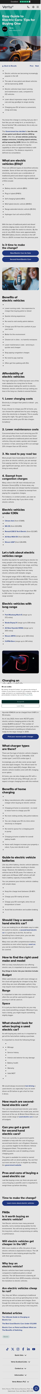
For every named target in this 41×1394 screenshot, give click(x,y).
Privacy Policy (28, 695)
